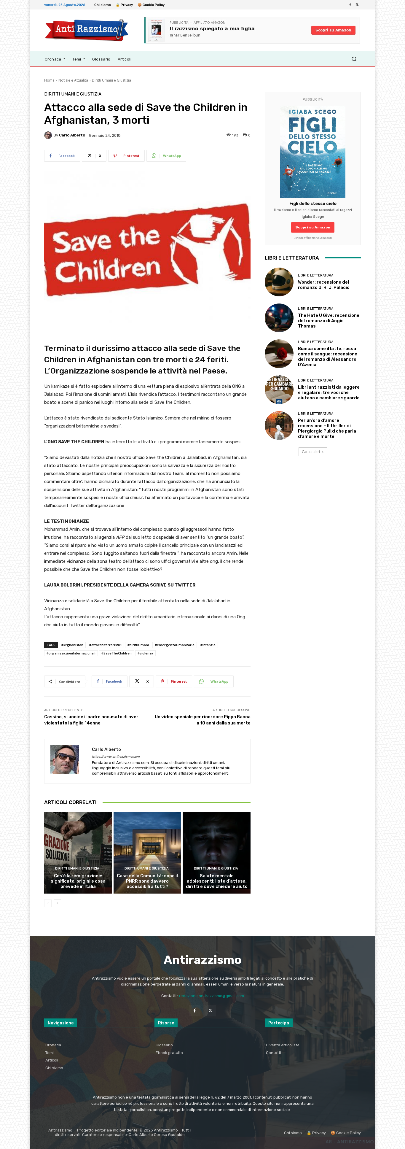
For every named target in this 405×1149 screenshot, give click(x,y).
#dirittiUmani (138, 645)
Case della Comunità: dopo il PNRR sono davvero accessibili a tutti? (147, 881)
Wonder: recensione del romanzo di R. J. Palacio (324, 284)
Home (49, 80)
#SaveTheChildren (116, 653)
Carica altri (311, 451)
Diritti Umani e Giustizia (111, 80)
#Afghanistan (72, 645)
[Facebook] (350, 4)
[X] (357, 4)
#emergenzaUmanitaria (174, 645)
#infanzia (208, 645)
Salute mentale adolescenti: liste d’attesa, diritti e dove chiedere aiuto (217, 881)
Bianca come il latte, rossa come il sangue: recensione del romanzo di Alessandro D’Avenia (327, 356)
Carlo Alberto (72, 135)
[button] (354, 59)
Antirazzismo (203, 960)
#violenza (145, 653)
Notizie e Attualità (73, 80)
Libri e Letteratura (315, 275)
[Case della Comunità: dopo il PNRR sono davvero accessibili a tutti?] (147, 852)
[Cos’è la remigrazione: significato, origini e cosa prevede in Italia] (78, 852)
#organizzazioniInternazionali (71, 653)
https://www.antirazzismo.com (116, 756)
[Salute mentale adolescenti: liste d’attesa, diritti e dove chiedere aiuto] (217, 852)
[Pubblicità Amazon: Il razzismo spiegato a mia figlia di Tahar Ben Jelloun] (252, 30)
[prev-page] (48, 903)
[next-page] (57, 903)
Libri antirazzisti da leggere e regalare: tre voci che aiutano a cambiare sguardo (329, 392)
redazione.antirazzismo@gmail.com (211, 996)
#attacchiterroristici (105, 645)
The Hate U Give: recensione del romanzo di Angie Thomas (328, 321)
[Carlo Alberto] (49, 135)
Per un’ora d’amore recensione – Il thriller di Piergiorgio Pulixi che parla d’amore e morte (327, 428)
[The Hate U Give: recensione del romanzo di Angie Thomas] (279, 317)
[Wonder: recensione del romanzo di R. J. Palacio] (279, 282)
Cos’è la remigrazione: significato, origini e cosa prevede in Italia (78, 881)
